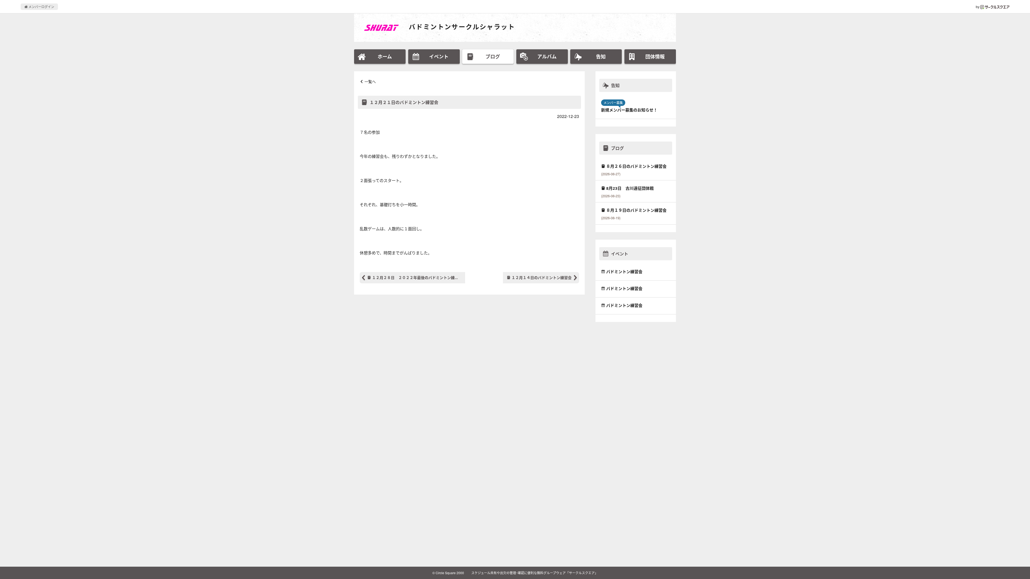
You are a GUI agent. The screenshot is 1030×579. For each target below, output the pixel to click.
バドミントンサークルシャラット (462, 26)
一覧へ (370, 81)
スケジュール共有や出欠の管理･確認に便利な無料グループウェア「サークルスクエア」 (534, 572)
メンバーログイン (41, 6)
